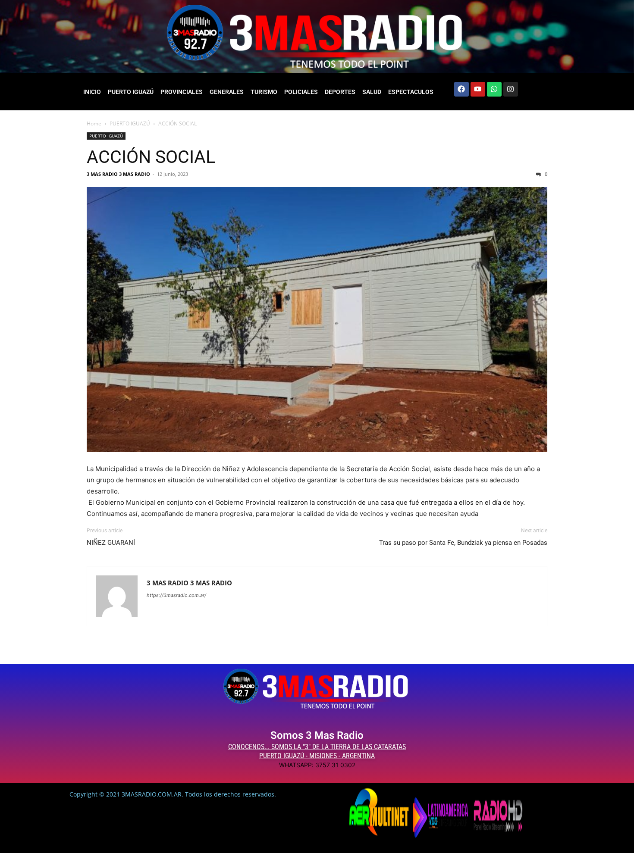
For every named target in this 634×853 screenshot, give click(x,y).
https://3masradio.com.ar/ (176, 595)
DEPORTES (340, 91)
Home (94, 123)
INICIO (92, 91)
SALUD (371, 91)
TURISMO (264, 91)
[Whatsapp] (494, 89)
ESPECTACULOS (410, 91)
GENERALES (227, 91)
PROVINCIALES (181, 91)
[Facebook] (461, 89)
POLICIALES (301, 91)
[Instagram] (510, 89)
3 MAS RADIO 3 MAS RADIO (118, 174)
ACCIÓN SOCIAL (151, 157)
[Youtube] (478, 89)
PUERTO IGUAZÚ (131, 91)
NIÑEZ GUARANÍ (111, 543)
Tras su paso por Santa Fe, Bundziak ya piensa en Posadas (463, 543)
